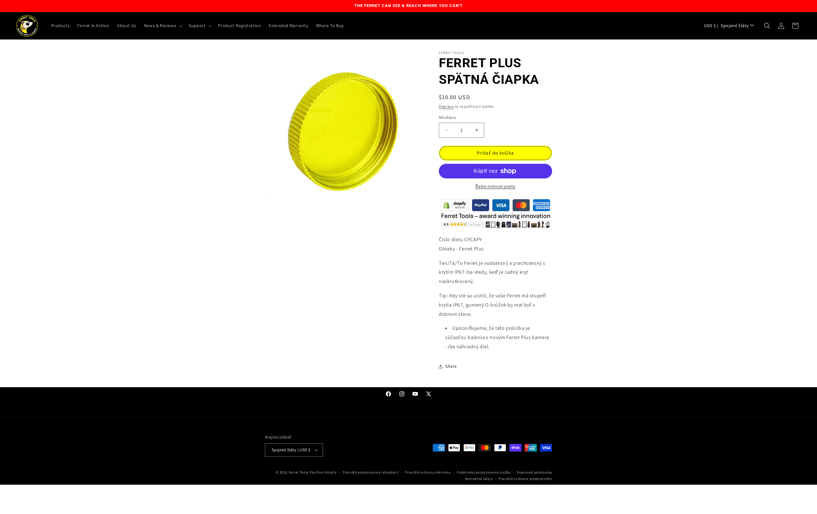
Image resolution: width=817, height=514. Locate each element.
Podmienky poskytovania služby (483, 472)
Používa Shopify (323, 472)
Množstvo (447, 117)
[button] (162, 25)
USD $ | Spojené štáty (726, 25)
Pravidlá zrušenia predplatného (525, 478)
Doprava (446, 106)
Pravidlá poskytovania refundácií (371, 472)
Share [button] (451, 366)
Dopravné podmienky (534, 472)
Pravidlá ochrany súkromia (428, 472)
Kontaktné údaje (479, 478)
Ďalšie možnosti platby (496, 186)
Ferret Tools (299, 472)
